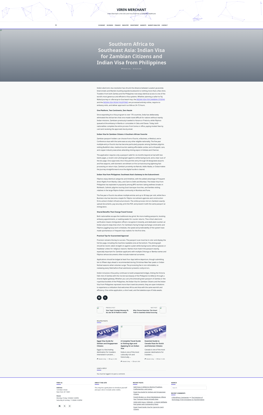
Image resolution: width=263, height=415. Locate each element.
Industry (125, 25)
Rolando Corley (127, 68)
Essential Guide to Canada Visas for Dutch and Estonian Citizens (154, 343)
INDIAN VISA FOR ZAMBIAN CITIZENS (151, 99)
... (114, 354)
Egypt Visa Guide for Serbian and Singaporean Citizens (107, 343)
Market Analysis (154, 25)
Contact (165, 25)
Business (110, 25)
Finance (118, 25)
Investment (134, 25)
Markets (143, 25)
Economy (101, 25)
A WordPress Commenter (180, 397)
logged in (109, 374)
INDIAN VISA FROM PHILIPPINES (115, 102)
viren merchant (131, 9)
